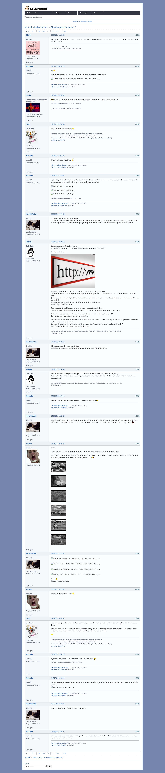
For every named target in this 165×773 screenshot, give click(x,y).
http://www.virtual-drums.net (59, 85)
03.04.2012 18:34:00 (57, 35)
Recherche (71, 13)
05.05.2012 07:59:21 (57, 618)
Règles (58, 13)
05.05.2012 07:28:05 (57, 589)
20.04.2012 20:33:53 (57, 242)
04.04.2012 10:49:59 (57, 95)
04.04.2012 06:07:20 (57, 66)
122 (57, 31)
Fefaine (29, 242)
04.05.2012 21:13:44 (57, 553)
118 (39, 31)
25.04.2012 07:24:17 (57, 396)
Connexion (97, 13)
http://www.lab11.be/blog (58, 87)
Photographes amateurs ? (63, 27)
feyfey (28, 95)
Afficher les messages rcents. (82, 21)
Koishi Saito (31, 214)
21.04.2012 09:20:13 (57, 342)
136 (64, 31)
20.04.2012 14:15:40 (57, 214)
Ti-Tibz (29, 444)
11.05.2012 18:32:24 (57, 704)
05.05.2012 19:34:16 (57, 654)
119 (43, 31)
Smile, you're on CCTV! (58, 140)
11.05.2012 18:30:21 (57, 678)
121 (53, 31)
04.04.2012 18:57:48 (57, 156)
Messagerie (84, 13)
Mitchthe (29, 66)
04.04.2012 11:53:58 (57, 124)
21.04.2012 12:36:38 (57, 369)
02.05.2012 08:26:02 (57, 443)
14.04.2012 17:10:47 (57, 175)
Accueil (46, 13)
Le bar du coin (41, 27)
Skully (28, 35)
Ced (28, 124)
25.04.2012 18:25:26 (57, 416)
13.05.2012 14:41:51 (57, 731)
